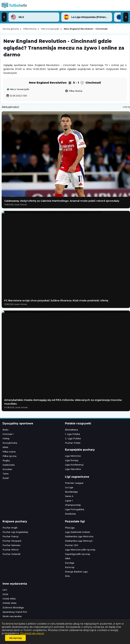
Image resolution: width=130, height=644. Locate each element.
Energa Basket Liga (76, 571)
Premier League (74, 483)
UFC (5, 590)
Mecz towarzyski (19, 89)
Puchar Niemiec (12, 545)
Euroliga (69, 562)
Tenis (6, 473)
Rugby (6, 460)
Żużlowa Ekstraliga (13, 607)
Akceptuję (15, 638)
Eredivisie (70, 513)
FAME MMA (9, 598)
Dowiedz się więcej (32, 633)
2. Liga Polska (73, 438)
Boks (5, 429)
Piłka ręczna (9, 456)
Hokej (6, 438)
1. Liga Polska (72, 434)
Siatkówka (9, 464)
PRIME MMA (10, 603)
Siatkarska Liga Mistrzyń (79, 540)
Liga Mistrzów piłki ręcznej (80, 549)
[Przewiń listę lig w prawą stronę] (125, 17)
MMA (5, 447)
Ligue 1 (69, 500)
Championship (73, 505)
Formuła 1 (8, 434)
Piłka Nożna (73, 90)
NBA (67, 558)
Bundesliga (71, 491)
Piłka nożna (9, 451)
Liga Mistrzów (73, 455)
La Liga (69, 487)
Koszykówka (10, 442)
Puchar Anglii (10, 527)
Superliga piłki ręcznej (77, 554)
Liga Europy (71, 460)
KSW (5, 594)
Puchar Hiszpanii (12, 540)
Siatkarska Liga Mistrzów (79, 536)
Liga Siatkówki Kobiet (77, 532)
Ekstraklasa (71, 429)
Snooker (7, 469)
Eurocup (69, 567)
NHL (67, 576)
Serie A (69, 496)
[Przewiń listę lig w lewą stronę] (4, 17)
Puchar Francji (10, 536)
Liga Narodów (73, 469)
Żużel (6, 478)
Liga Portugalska (74, 509)
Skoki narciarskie (12, 616)
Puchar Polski (72, 442)
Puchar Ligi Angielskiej (15, 532)
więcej (126, 106)
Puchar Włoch (11, 549)
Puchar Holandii (11, 554)
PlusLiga (69, 527)
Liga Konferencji (74, 464)
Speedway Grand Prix (15, 611)
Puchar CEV (71, 545)
